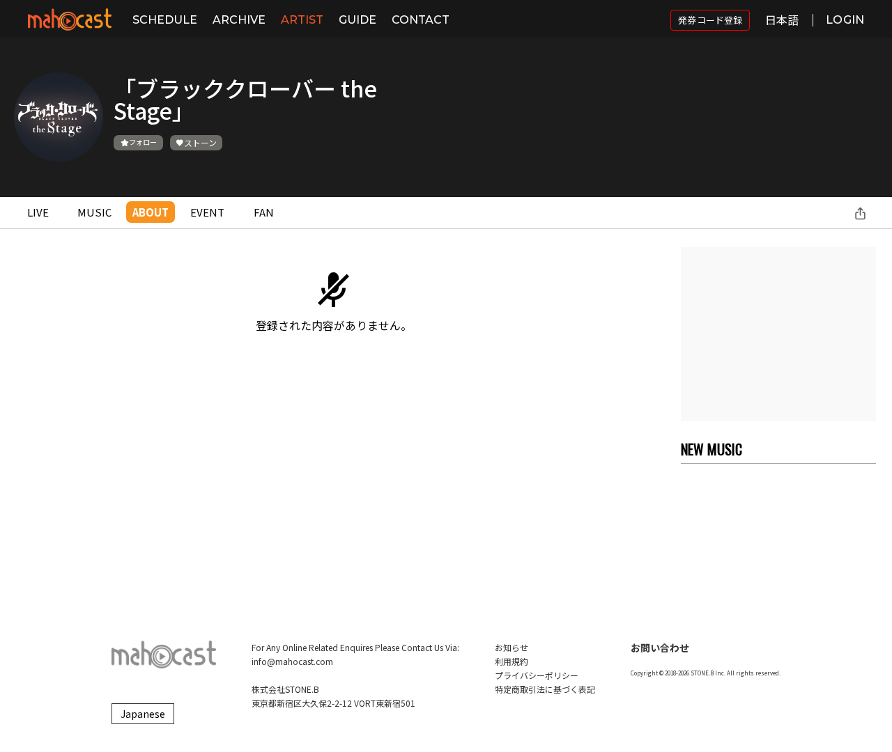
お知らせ (511, 647)
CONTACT (420, 19)
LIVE (38, 212)
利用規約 (511, 661)
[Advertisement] (778, 334)
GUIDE (357, 19)
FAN (264, 212)
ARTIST (302, 19)
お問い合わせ (660, 648)
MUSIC (94, 212)
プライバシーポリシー (536, 675)
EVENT (207, 212)
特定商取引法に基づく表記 (545, 689)
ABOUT (150, 212)
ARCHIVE (239, 19)
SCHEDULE (164, 19)
